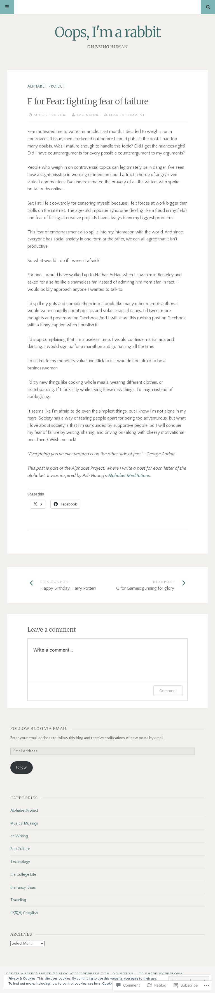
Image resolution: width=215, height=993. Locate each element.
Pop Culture (20, 849)
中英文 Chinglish (24, 913)
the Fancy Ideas (23, 887)
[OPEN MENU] (7, 7)
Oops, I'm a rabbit (107, 32)
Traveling (18, 900)
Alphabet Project (46, 86)
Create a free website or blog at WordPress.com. (58, 974)
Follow (21, 767)
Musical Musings (24, 823)
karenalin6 (88, 115)
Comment (168, 690)
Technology (20, 861)
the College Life (23, 874)
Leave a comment (127, 115)
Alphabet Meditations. (129, 475)
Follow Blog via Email (38, 728)
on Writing (19, 836)
